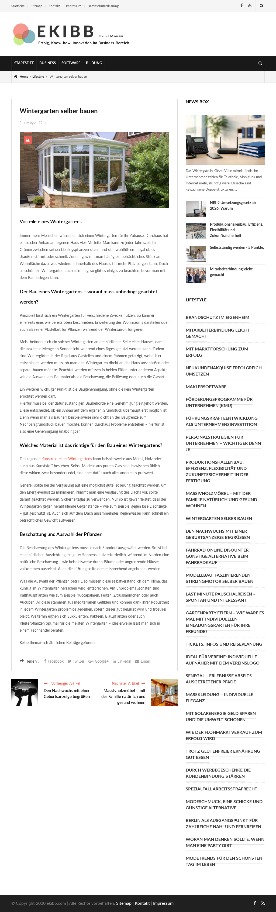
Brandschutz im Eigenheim (217, 317)
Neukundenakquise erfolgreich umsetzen (224, 371)
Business (47, 63)
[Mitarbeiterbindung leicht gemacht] (196, 275)
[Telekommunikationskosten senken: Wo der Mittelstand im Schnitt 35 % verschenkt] (225, 140)
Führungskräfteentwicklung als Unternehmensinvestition (222, 421)
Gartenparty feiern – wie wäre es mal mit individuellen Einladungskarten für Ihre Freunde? (225, 622)
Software (70, 63)
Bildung (94, 63)
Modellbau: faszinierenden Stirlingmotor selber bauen (219, 578)
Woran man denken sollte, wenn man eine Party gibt (225, 842)
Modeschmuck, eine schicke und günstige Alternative (224, 805)
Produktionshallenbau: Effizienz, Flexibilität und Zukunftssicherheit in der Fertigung (217, 471)
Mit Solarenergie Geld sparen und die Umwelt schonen (221, 716)
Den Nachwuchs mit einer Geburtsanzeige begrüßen (67, 694)
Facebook (56, 661)
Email (145, 661)
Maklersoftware (206, 387)
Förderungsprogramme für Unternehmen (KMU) (219, 402)
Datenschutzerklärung (103, 6)
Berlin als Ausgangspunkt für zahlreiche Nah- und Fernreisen (223, 823)
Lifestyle (38, 76)
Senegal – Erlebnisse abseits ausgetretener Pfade (219, 679)
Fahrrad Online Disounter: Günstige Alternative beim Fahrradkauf (218, 556)
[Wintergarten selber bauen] (94, 170)
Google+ (102, 661)
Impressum (73, 6)
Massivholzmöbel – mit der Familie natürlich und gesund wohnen (123, 697)
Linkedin (124, 661)
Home (24, 76)
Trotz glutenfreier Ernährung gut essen (223, 754)
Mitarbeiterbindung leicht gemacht (218, 333)
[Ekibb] (72, 34)
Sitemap (36, 6)
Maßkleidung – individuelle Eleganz (219, 698)
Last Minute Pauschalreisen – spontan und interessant (221, 597)
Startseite (18, 6)
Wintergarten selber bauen (219, 519)
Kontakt (54, 6)
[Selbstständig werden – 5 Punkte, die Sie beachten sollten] (196, 254)
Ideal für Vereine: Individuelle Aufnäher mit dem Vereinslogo (223, 660)
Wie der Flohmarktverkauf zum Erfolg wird (224, 735)
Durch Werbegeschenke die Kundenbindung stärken (218, 773)
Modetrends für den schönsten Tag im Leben (224, 861)
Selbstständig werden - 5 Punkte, (237, 248)
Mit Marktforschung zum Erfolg (217, 352)
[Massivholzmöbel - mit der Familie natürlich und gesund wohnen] (164, 692)
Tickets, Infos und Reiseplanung (224, 644)
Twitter (78, 661)
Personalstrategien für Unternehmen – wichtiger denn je (223, 443)
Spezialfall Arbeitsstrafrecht (221, 789)
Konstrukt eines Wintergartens (67, 459)
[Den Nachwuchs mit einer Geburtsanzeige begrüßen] (24, 692)
